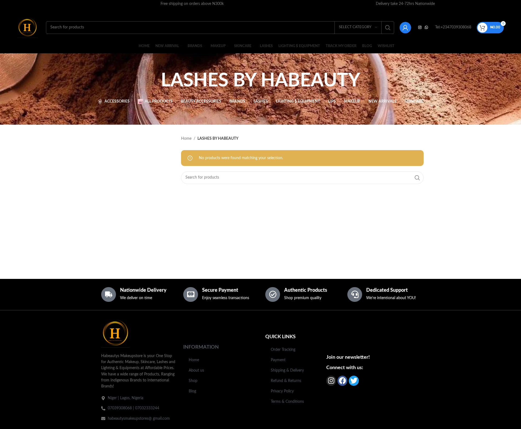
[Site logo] (27, 27)
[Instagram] (331, 381)
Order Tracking (283, 350)
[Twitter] (354, 381)
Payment (278, 360)
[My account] (405, 27)
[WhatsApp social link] (426, 27)
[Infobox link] (192, 4)
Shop (193, 381)
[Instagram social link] (420, 27)
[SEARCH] (388, 27)
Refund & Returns (286, 381)
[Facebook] (342, 381)
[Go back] (154, 80)
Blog (192, 391)
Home (186, 139)
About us (196, 370)
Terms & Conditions (287, 402)
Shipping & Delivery (287, 370)
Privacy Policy (282, 391)
